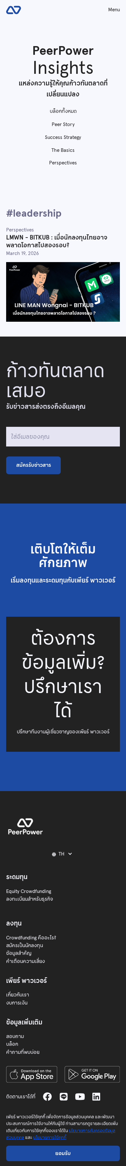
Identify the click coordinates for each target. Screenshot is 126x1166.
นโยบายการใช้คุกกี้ (49, 1137)
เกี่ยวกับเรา (17, 995)
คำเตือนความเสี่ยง (25, 961)
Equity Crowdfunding (28, 891)
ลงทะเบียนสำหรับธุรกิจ (29, 899)
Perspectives (63, 163)
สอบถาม (15, 1036)
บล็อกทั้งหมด (63, 111)
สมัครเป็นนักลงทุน (24, 945)
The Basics (63, 150)
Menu (114, 9)
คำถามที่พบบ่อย (22, 1052)
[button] (63, 853)
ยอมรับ (63, 1153)
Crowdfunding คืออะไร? (31, 938)
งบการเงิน (16, 1003)
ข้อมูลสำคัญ (18, 953)
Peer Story (63, 124)
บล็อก (12, 1044)
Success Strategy (63, 137)
